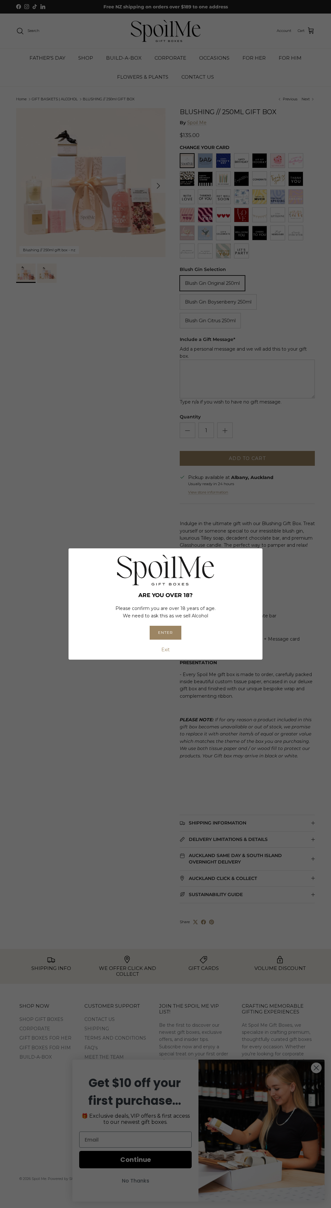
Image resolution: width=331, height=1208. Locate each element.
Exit (165, 650)
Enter (165, 632)
